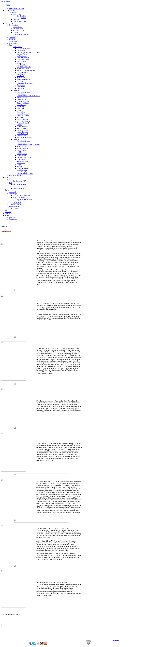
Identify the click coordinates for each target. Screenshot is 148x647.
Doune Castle (17, 27)
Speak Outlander (14, 206)
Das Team (8, 212)
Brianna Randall (22, 135)
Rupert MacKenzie (23, 68)
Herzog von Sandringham (25, 83)
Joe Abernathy (21, 163)
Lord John (16, 19)
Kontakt (7, 215)
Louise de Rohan (22, 130)
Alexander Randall (23, 126)
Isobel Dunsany (22, 170)
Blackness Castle (18, 30)
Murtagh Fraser (22, 54)
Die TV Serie (9, 23)
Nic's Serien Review (15, 175)
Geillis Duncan (21, 56)
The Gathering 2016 (19, 184)
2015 (10, 186)
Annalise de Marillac (23, 123)
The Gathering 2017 (19, 181)
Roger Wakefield (22, 134)
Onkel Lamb (21, 87)
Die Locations (13, 25)
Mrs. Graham (21, 74)
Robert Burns (17, 203)
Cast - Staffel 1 (17, 47)
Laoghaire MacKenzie (24, 67)
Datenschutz (13, 219)
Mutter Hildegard (22, 132)
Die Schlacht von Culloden (21, 195)
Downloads (12, 192)
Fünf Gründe (13, 41)
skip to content (5, 2)
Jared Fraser (21, 108)
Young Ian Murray (23, 161)
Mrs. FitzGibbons (22, 65)
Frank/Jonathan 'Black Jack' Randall (28, 52)
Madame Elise (21, 128)
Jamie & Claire (17, 14)
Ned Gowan (21, 77)
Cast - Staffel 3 (17, 139)
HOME (7, 5)
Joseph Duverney (22, 119)
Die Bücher (12, 12)
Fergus (19, 110)
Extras (7, 190)
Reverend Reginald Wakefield (26, 70)
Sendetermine (13, 43)
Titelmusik (12, 38)
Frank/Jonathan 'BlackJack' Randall (28, 145)
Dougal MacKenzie (23, 58)
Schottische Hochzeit (19, 197)
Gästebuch (8, 213)
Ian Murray (20, 63)
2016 (10, 183)
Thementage (13, 194)
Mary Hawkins (21, 117)
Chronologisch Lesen (19, 21)
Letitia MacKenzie (23, 72)
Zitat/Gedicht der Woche (16, 9)
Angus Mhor (21, 85)
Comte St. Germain (23, 116)
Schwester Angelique (23, 121)
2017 (10, 179)
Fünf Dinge (12, 39)
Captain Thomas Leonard (25, 174)
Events (7, 177)
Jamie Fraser (21, 50)
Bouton (19, 125)
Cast (10, 45)
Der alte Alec (21, 81)
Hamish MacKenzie (23, 79)
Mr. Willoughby (22, 172)
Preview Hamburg (19, 188)
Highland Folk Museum (20, 34)
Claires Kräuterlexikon (20, 201)
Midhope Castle (18, 29)
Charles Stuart (21, 112)
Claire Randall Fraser (23, 48)
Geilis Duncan (21, 99)
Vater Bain (20, 88)
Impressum (12, 217)
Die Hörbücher (21, 16)
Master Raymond (22, 114)
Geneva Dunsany (22, 168)
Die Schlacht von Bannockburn (23, 199)
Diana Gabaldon (10, 10)
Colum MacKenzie (23, 59)
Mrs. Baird (20, 76)
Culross (15, 36)
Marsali (19, 166)
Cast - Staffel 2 (17, 90)
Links (6, 210)
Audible (23, 18)
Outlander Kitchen (15, 204)
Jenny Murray (21, 61)
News (7, 7)
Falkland (15, 32)
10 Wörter (16, 208)
